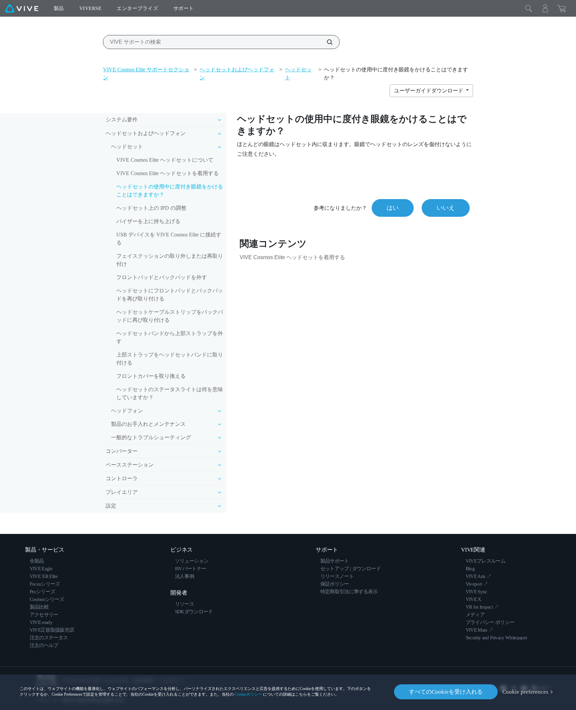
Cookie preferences (525, 692)
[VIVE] (21, 8)
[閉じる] (528, 8)
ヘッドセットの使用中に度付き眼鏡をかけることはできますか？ (169, 190)
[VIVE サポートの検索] (326, 42)
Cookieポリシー (248, 694)
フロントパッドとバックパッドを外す (161, 277)
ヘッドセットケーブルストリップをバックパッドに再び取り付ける (169, 316)
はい (393, 207)
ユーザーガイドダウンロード (429, 90)
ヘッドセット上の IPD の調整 (151, 208)
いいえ (446, 207)
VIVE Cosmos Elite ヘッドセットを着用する (167, 173)
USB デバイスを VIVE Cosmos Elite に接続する (168, 238)
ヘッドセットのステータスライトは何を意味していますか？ (169, 393)
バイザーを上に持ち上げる (148, 221)
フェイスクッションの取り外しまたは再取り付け (169, 260)
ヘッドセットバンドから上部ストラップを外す (169, 337)
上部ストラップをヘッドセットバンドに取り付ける (169, 359)
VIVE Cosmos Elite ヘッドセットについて (164, 160)
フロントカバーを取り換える (151, 376)
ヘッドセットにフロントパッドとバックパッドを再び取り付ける (169, 294)
